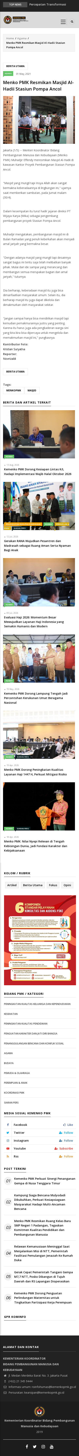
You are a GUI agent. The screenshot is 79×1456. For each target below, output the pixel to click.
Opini (67, 885)
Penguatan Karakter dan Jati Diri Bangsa (30, 1033)
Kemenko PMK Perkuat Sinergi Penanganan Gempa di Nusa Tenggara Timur (44, 1181)
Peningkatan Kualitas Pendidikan (23, 524)
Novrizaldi (9, 359)
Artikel (12, 885)
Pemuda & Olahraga (17, 1073)
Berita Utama (15, 66)
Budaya (9, 1063)
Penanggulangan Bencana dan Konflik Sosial (34, 1043)
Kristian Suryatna (14, 349)
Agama (22, 38)
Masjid (32, 390)
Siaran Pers (20, 528)
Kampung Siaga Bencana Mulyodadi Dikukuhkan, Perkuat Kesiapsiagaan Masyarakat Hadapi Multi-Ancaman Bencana (39, 1202)
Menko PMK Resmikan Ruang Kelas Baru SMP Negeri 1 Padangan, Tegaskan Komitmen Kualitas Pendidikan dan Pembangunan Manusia (42, 1227)
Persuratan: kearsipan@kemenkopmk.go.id (36, 1392)
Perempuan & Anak (15, 1083)
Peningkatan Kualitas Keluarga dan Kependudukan (37, 1004)
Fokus (53, 885)
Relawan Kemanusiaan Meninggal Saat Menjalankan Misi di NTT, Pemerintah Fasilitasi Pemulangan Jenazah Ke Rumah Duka (43, 1253)
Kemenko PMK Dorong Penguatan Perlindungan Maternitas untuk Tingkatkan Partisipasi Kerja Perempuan (43, 1297)
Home (10, 38)
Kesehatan (11, 1014)
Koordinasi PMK (14, 1092)
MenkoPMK (13, 390)
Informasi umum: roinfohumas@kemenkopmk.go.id (42, 1387)
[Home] (16, 19)
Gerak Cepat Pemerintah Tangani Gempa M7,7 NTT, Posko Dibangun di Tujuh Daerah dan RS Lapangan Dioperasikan (43, 1276)
